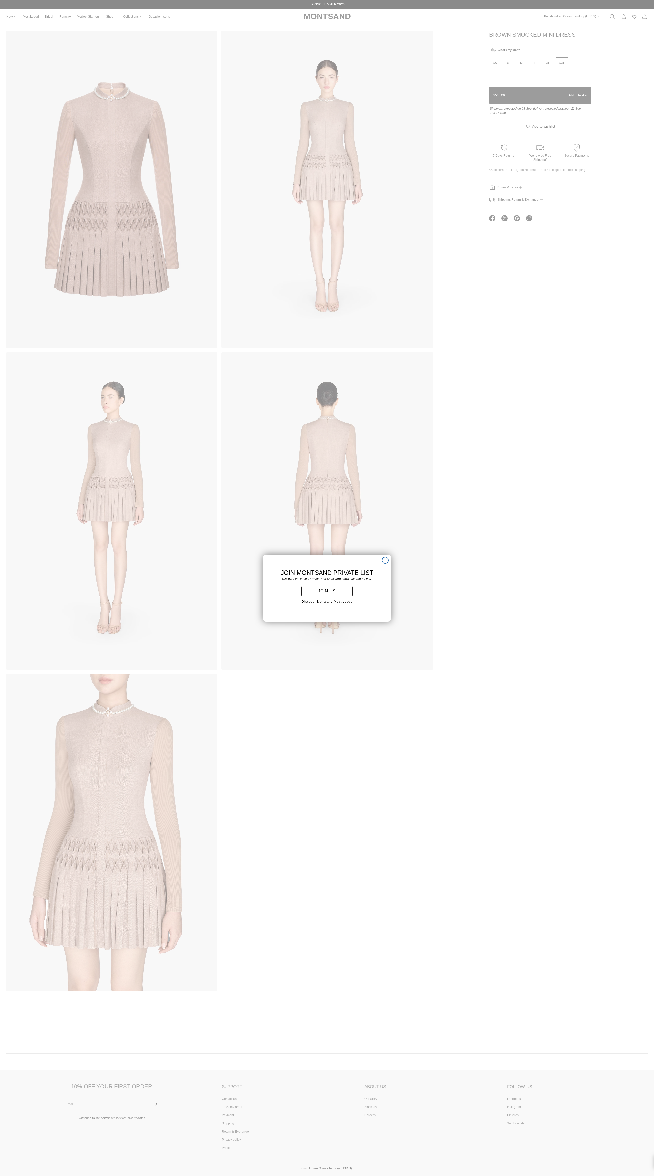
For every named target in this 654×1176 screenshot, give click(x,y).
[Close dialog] (385, 560)
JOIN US (327, 591)
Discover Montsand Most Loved (327, 601)
